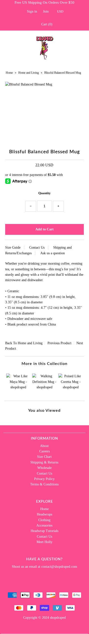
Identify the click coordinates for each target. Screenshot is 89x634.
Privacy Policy (44, 479)
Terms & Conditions (44, 484)
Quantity (44, 193)
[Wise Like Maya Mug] (18, 383)
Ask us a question (52, 253)
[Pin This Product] (19, 335)
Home (9, 72)
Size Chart (44, 457)
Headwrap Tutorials (44, 531)
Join (46, 11)
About (44, 446)
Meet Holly (44, 542)
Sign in (32, 11)
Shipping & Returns (44, 462)
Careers (44, 451)
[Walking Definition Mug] (44, 383)
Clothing (44, 520)
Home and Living (28, 72)
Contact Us (36, 247)
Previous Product (59, 343)
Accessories (44, 525)
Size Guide (13, 247)
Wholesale (44, 468)
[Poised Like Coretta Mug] (70, 383)
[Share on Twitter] (14, 335)
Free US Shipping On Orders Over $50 (44, 2)
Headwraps (44, 514)
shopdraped (58, 617)
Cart (45, 24)
